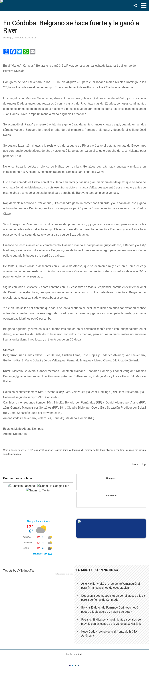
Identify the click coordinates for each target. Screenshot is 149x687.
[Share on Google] (111, 484)
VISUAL (79, 654)
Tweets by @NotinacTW (18, 570)
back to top (139, 464)
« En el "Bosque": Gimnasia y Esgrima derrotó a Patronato (53, 450)
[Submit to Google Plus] (53, 485)
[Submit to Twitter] (38, 490)
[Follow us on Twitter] (115, 502)
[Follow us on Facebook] (108, 502)
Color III (75, 665)
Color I (70, 665)
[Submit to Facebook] (22, 485)
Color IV (78, 665)
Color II (72, 665)
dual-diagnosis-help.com (64, 574)
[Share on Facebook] (104, 484)
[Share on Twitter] (118, 484)
